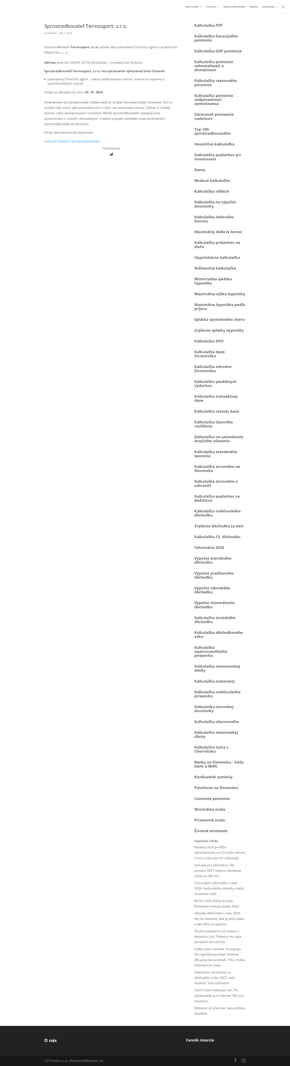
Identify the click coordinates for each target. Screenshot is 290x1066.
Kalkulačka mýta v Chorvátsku (211, 749)
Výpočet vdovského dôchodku (212, 589)
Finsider (52, 33)
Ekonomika (192, 7)
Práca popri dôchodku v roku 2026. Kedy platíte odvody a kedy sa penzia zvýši (219, 888)
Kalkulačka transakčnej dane (215, 398)
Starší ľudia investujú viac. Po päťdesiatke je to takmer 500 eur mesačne (219, 995)
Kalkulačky (268, 7)
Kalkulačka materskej (214, 681)
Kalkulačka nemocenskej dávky (217, 668)
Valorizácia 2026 (209, 547)
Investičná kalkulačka (214, 143)
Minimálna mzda (209, 809)
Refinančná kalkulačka (215, 268)
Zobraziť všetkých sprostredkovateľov (72, 141)
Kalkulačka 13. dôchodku (217, 536)
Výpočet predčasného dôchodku (214, 575)
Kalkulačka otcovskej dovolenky (214, 708)
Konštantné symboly (213, 776)
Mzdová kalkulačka (212, 180)
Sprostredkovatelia (234, 7)
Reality (254, 7)
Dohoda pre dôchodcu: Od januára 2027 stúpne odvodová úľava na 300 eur (217, 870)
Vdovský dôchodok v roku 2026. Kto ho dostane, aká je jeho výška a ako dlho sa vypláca (219, 918)
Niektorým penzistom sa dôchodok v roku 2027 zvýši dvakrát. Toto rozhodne (214, 977)
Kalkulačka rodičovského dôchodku (217, 512)
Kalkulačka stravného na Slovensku (217, 468)
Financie (211, 7)
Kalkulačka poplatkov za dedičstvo (217, 498)
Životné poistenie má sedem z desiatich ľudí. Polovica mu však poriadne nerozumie (217, 936)
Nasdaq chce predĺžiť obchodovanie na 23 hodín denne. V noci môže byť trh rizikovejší (220, 852)
